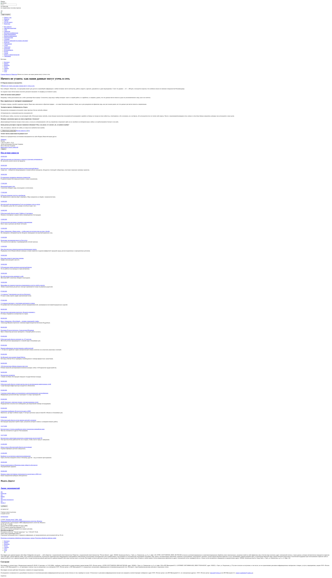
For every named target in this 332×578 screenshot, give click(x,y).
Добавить (3, 139)
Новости (6, 19)
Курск (6, 67)
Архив (6, 53)
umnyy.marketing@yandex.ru (244, 573)
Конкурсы (7, 23)
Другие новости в (21, 130)
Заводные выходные (10, 28)
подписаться (4, 516)
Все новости (7, 26)
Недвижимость (8, 50)
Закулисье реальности (7, 498)
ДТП (5, 30)
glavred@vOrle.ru (215, 573)
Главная (3, 74)
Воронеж (7, 65)
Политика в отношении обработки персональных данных (18, 538)
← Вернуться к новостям (8, 130)
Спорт (6, 45)
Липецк (6, 68)
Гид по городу (8, 22)
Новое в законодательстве (11, 54)
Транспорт (7, 47)
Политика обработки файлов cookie (45, 538)
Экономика (7, 56)
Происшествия (8, 37)
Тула (5, 71)
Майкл (3, 495)
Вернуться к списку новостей (9, 147)
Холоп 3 (3, 501)
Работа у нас (7, 17)
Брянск (6, 63)
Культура (6, 42)
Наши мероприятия (10, 34)
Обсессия (3, 492)
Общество (7, 31)
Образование (8, 44)
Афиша (6, 20)
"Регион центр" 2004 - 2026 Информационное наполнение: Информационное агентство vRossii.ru (21, 520)
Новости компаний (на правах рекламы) (16, 40)
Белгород (7, 62)
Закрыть (3, 149)
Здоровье (7, 39)
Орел (5, 70)
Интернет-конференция (11, 33)
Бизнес (6, 51)
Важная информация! (10, 36)
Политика (7, 48)
